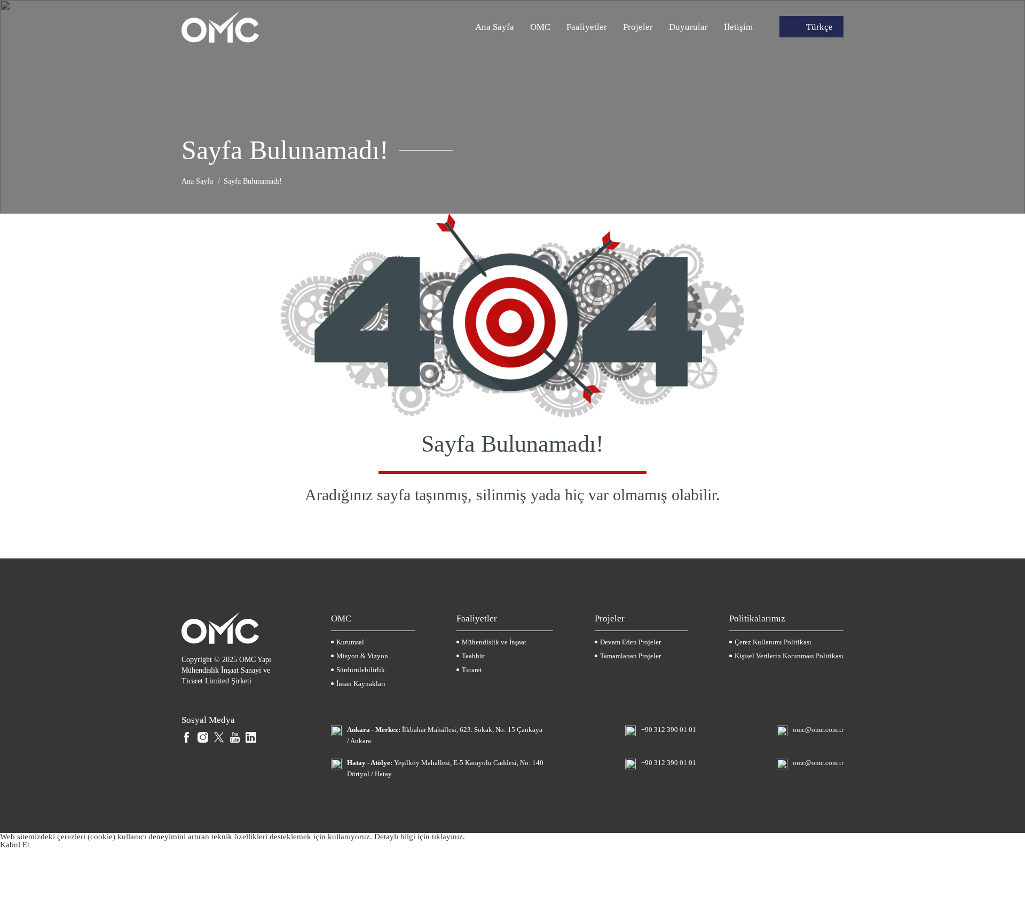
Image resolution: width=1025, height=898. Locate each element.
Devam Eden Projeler (630, 642)
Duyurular (688, 27)
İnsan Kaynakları (360, 684)
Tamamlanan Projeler (630, 656)
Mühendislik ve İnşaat (494, 642)
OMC (540, 27)
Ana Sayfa (494, 27)
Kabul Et (14, 844)
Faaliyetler (586, 27)
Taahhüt (473, 656)
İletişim (738, 27)
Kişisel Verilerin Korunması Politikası (789, 656)
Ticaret (472, 670)
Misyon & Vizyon (362, 656)
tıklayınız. (448, 836)
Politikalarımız (757, 618)
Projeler (638, 27)
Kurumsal (350, 642)
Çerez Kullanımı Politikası (773, 642)
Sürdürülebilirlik (360, 670)
